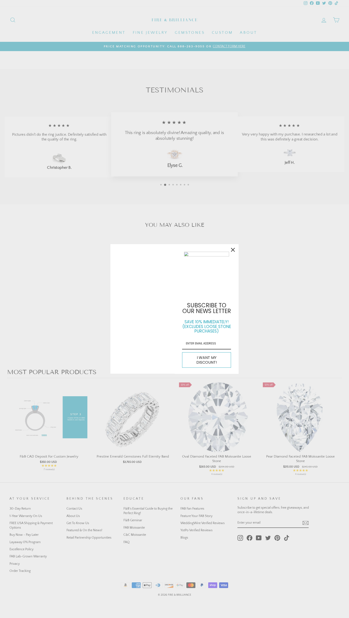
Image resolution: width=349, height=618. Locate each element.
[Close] (233, 250)
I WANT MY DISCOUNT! (206, 360)
